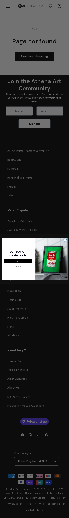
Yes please (18, 261)
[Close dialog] (65, 240)
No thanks (18, 266)
